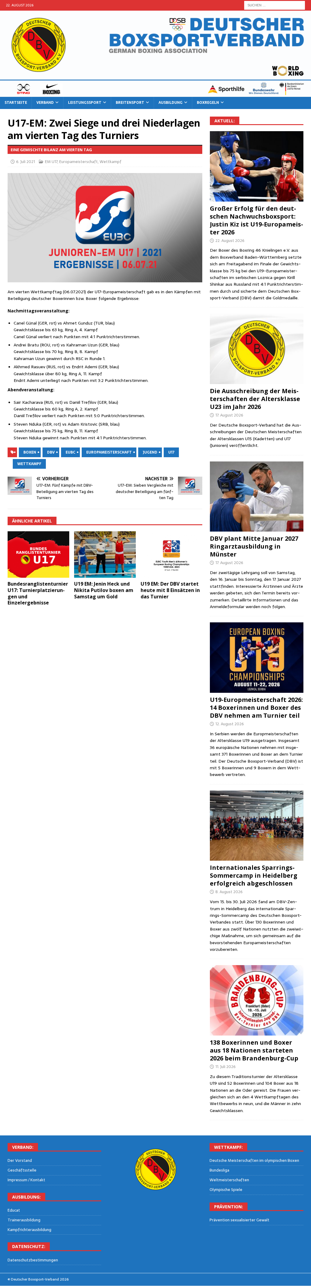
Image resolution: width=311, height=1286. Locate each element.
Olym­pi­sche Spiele (226, 1189)
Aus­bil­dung (171, 103)
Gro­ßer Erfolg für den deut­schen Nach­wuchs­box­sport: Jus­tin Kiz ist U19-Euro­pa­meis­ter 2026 (256, 220)
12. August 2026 (229, 724)
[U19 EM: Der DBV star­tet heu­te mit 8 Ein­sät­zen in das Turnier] (171, 554)
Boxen (29, 452)
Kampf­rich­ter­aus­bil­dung (29, 1229)
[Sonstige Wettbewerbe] (256, 1000)
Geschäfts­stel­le (22, 1170)
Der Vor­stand (20, 1161)
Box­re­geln (208, 103)
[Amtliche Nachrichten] (256, 349)
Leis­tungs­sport (84, 103)
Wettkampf (110, 161)
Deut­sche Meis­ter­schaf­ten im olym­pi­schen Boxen (254, 1161)
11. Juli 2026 (225, 1066)
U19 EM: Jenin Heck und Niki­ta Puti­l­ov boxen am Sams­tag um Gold (103, 590)
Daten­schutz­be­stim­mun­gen (33, 1260)
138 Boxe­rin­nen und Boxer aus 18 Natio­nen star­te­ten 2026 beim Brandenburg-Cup (254, 1050)
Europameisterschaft (78, 161)
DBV (51, 452)
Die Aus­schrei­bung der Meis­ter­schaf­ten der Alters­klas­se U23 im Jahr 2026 (255, 399)
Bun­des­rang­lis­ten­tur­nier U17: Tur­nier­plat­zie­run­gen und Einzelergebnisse (38, 593)
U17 (171, 452)
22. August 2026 (229, 240)
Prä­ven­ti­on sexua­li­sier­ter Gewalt (239, 1220)
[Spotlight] (256, 826)
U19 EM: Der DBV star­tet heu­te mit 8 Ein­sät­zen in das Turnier (170, 590)
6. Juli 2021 (25, 161)
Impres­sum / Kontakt (26, 1180)
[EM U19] (256, 166)
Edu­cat (14, 1210)
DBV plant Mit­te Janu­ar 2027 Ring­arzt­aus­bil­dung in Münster (254, 546)
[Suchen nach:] (274, 5)
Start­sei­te (16, 103)
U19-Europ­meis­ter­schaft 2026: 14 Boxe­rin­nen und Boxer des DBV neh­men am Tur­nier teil (256, 708)
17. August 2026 (229, 415)
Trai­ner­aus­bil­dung (24, 1220)
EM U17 (51, 161)
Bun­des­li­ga (219, 1170)
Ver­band (45, 103)
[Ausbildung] (256, 496)
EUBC (70, 452)
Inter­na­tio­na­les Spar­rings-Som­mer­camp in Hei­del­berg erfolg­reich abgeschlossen (253, 875)
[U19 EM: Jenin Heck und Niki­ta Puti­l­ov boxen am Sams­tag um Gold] (105, 554)
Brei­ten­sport (130, 103)
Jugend (150, 452)
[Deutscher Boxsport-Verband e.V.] (155, 93)
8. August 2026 (229, 892)
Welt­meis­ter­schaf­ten (229, 1180)
